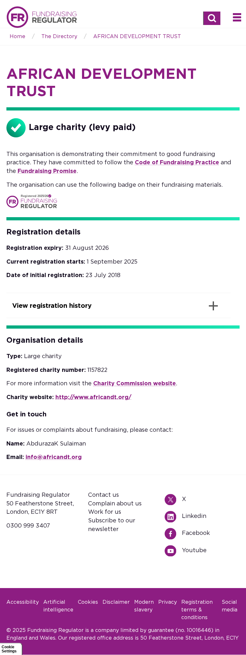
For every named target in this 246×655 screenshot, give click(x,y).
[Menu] (237, 17)
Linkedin (173, 516)
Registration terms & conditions (197, 610)
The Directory (59, 36)
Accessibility (22, 602)
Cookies (88, 602)
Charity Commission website (134, 384)
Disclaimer (116, 602)
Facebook (173, 534)
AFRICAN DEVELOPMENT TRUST (137, 36)
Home (41, 17)
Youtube (173, 551)
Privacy (167, 602)
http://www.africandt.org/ (93, 397)
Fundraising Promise (47, 171)
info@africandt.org (54, 457)
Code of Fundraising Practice (177, 163)
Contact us (103, 495)
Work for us (104, 512)
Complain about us (115, 504)
